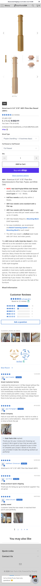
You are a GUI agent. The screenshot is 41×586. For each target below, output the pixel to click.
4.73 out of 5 (26, 299)
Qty (3, 154)
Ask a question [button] (20, 322)
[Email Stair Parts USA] (20, 564)
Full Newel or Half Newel (11, 144)
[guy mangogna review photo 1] (6, 429)
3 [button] (21, 529)
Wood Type (6, 134)
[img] (5, 374)
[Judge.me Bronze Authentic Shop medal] (14, 353)
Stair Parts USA (15, 571)
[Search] (33, 5)
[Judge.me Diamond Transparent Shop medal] (25, 353)
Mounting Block (33, 219)
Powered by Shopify (29, 571)
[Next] (37, 33)
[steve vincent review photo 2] (18, 518)
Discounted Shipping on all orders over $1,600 (20, 1)
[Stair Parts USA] (20, 5)
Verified (19, 361)
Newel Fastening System (18, 228)
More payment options (20, 175)
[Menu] (1, 5)
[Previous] (3, 33)
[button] (6, 115)
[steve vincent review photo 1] (6, 518)
